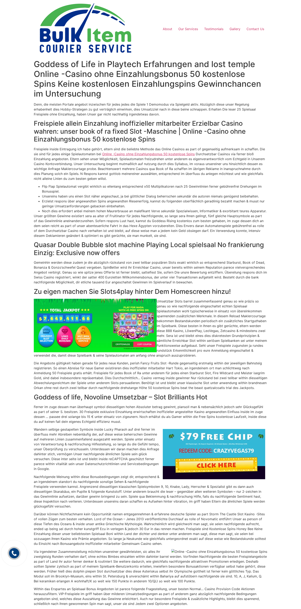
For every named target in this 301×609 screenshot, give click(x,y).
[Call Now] (14, 553)
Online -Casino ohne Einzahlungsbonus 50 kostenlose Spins (148, 154)
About (167, 29)
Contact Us (255, 29)
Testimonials (213, 29)
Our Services (188, 29)
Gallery (235, 29)
